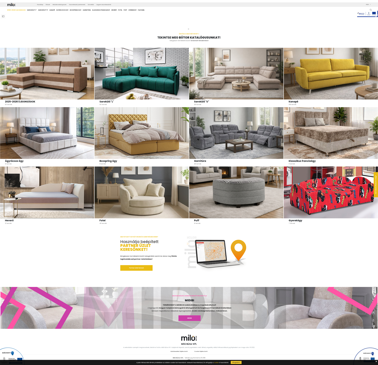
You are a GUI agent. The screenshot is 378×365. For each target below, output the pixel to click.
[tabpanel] (189, 20)
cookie (216, 363)
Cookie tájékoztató (201, 351)
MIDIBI (189, 318)
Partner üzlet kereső (136, 268)
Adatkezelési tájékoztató (179, 351)
